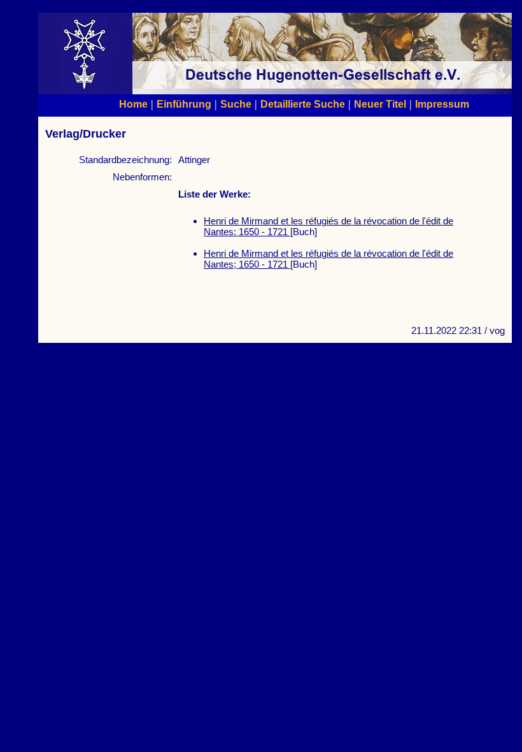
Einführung (184, 104)
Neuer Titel (380, 104)
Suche (235, 104)
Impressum (442, 104)
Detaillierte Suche (302, 104)
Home (133, 104)
